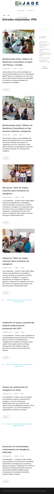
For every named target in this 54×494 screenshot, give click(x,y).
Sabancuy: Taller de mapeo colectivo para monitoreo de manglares (15, 261)
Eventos (21, 68)
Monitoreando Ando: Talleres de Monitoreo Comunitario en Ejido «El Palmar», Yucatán (17, 62)
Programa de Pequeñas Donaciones (13, 468)
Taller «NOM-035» (43, 41)
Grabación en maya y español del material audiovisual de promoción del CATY (18, 326)
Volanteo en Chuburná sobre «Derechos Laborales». (44, 45)
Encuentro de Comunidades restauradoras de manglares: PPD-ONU (16, 449)
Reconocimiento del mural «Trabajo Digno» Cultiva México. (45, 54)
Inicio (4, 15)
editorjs (15, 68)
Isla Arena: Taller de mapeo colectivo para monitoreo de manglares (15, 191)
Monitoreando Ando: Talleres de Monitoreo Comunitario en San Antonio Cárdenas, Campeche (17, 128)
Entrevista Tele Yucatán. (44, 57)
